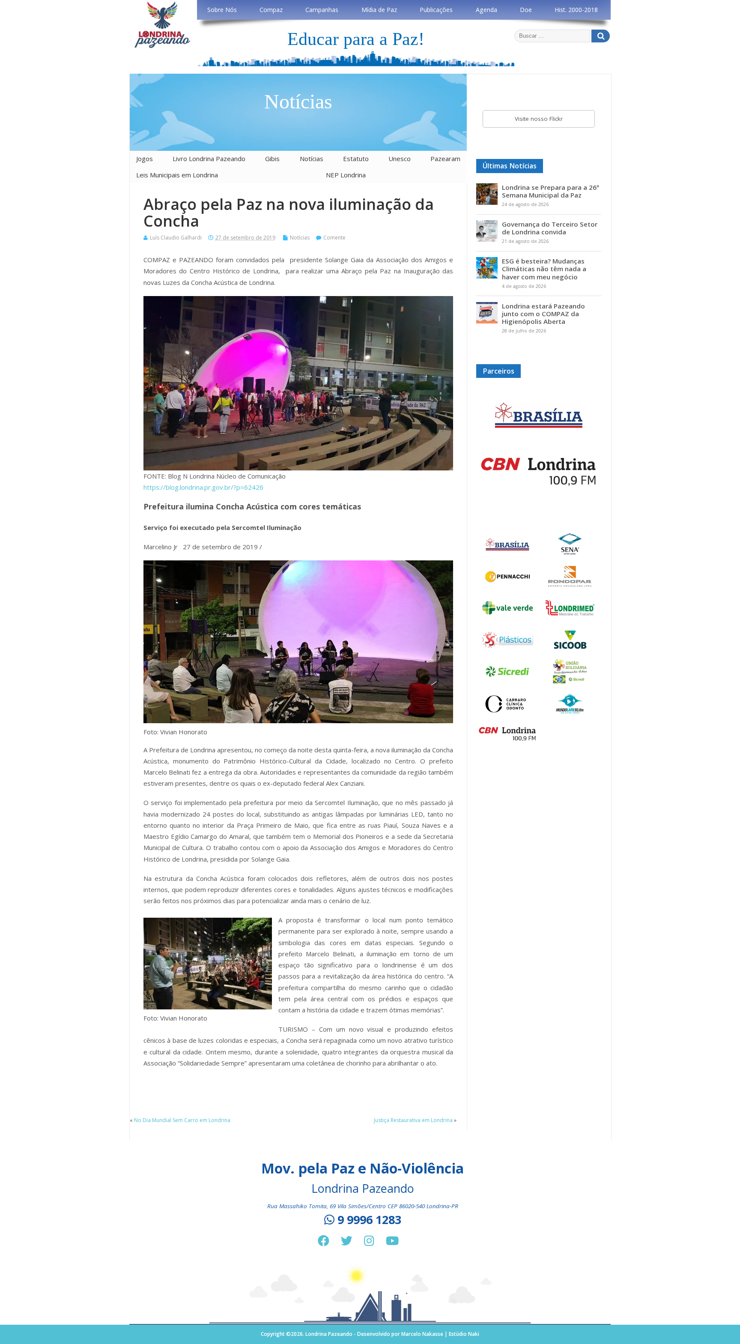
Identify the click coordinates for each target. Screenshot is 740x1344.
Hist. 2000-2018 (576, 10)
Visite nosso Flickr (539, 119)
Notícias (311, 158)
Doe (526, 10)
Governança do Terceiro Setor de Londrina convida (549, 228)
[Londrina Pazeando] (162, 46)
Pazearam (445, 158)
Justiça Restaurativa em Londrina (413, 1120)
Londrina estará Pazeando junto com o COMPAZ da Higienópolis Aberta (543, 314)
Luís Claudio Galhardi (176, 237)
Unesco (399, 158)
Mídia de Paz (379, 10)
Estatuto (356, 158)
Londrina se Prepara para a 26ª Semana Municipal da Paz (550, 191)
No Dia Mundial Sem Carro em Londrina (182, 1120)
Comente (334, 237)
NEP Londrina (346, 175)
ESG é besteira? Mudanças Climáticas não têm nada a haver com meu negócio (544, 269)
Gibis (272, 158)
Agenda (486, 10)
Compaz (271, 10)
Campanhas (321, 10)
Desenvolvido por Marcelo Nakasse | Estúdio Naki (418, 1334)
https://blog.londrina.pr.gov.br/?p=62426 (203, 487)
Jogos (144, 158)
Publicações (436, 10)
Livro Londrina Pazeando (209, 158)
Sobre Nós (222, 10)
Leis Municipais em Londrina (177, 175)
